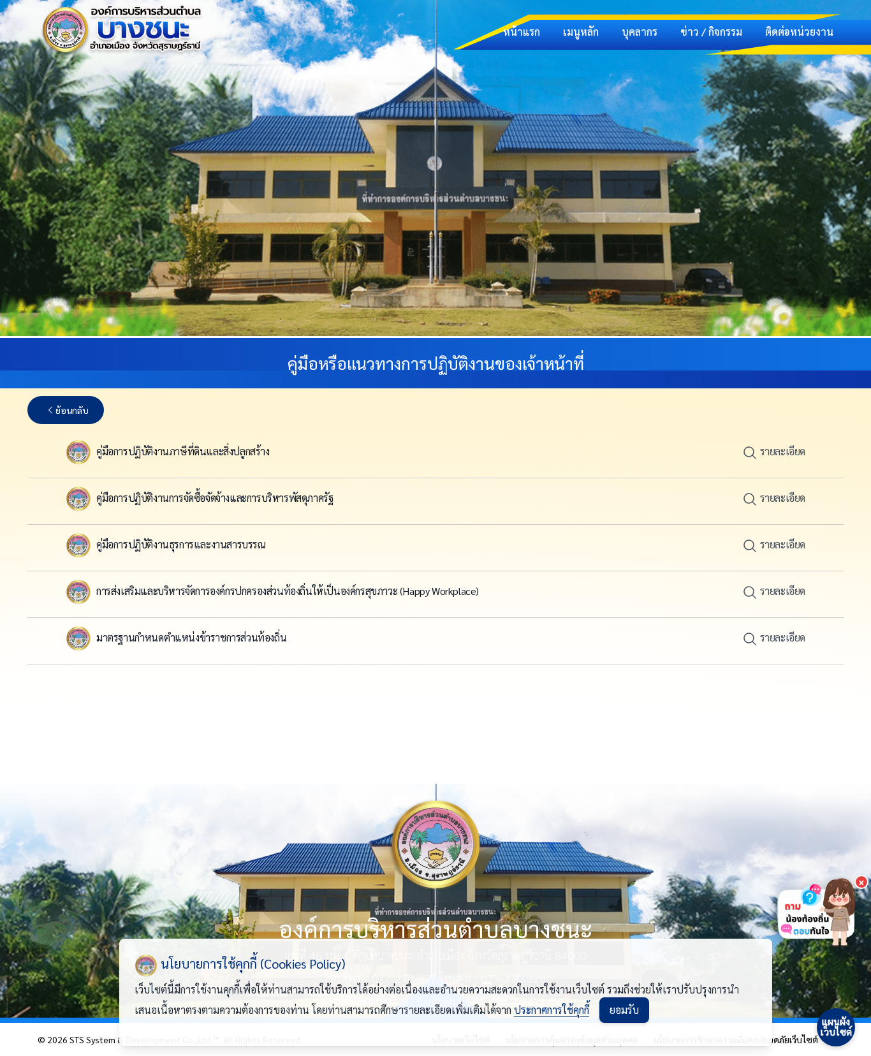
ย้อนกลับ (72, 410)
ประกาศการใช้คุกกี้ (551, 1009)
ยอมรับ (624, 1009)
